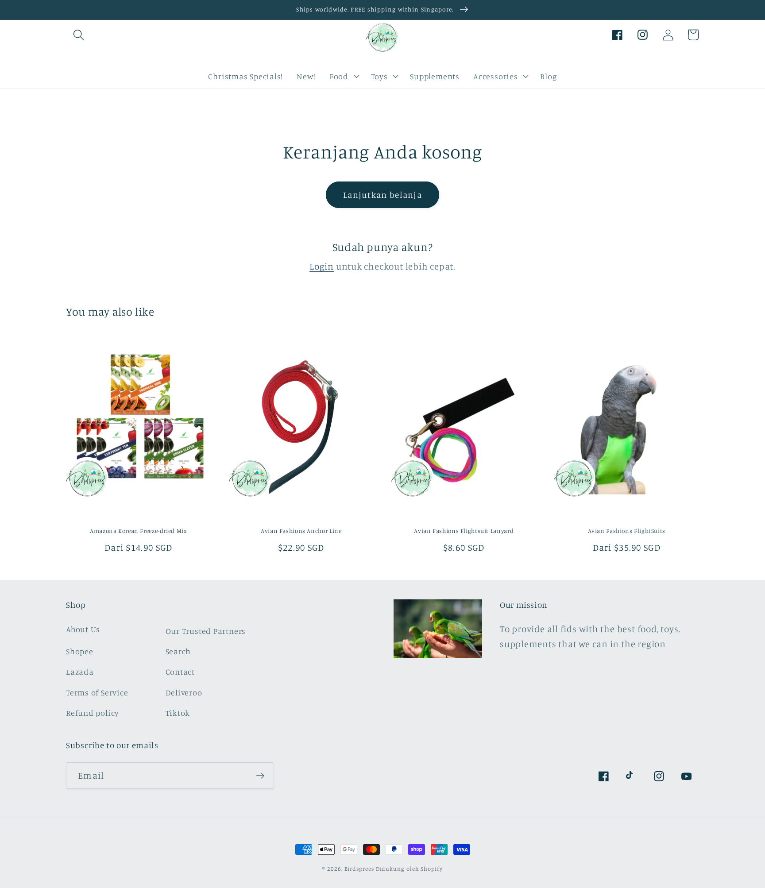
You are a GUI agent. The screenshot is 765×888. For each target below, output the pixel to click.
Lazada (80, 671)
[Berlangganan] (260, 775)
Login (321, 266)
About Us (83, 629)
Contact (180, 671)
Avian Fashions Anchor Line (301, 530)
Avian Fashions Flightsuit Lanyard (464, 530)
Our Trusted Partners (206, 631)
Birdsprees (359, 868)
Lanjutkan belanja (382, 194)
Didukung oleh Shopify (409, 868)
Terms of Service (97, 692)
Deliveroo (184, 692)
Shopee (79, 651)
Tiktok (178, 713)
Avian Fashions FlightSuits (626, 530)
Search (178, 651)
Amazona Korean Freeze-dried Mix (138, 530)
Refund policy (92, 713)
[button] (78, 34)
